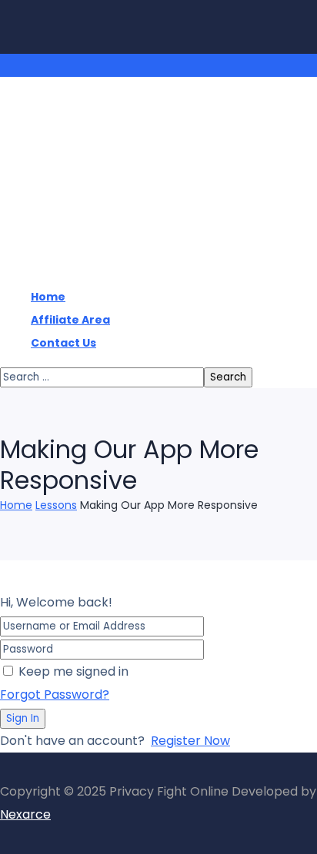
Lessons (56, 505)
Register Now (190, 740)
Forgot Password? (54, 694)
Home (16, 505)
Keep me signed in (73, 671)
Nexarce (25, 814)
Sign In (22, 718)
